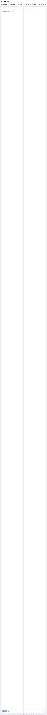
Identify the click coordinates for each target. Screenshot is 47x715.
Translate (4, 711)
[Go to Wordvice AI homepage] (5, 1)
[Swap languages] (22, 8)
